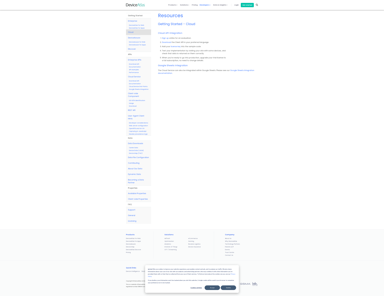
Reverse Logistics (194, 244)
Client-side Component (133, 94)
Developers (205, 5)
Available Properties (137, 193)
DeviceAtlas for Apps (137, 28)
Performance (134, 72)
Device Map (130, 247)
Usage (131, 103)
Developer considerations (138, 123)
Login (236, 5)
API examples (134, 70)
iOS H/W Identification (137, 100)
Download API (134, 64)
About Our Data (135, 168)
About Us (228, 238)
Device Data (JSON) (136, 150)
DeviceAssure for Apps (137, 45)
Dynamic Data (134, 174)
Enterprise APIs (134, 60)
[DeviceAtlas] (135, 6)
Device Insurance (194, 247)
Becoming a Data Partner (136, 181)
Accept (212, 288)
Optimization (169, 241)
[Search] (257, 6)
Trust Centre (229, 252)
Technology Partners (232, 244)
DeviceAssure (134, 37)
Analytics (167, 244)
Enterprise (132, 21)
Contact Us (229, 255)
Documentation (135, 67)
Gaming (191, 241)
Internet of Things (170, 247)
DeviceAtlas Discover (133, 250)
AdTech (167, 238)
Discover (132, 49)
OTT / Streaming (170, 250)
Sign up (165, 38)
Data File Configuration (138, 157)
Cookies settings (196, 288)
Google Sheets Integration (138, 89)
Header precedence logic (138, 134)
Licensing (132, 221)
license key (176, 46)
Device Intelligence (133, 271)
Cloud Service (134, 76)
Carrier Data (133, 148)
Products (172, 5)
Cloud (130, 32)
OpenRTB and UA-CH (136, 128)
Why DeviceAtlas (231, 241)
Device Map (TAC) (135, 153)
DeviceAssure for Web (137, 42)
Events (227, 250)
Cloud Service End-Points (138, 86)
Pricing (195, 5)
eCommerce (193, 238)
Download (133, 106)
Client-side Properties (138, 199)
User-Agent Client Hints (136, 117)
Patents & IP (229, 247)
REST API (132, 110)
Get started (247, 5)
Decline (228, 288)
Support (131, 210)
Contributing (133, 163)
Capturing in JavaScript (137, 131)
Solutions (184, 5)
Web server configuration (138, 126)
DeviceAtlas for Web (136, 25)
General (131, 215)
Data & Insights (219, 5)
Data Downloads (135, 143)
